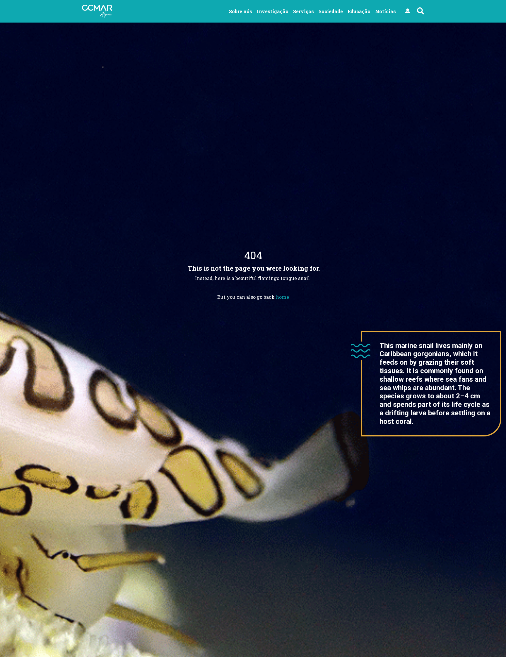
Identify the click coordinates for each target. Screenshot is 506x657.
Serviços (303, 11)
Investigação (272, 11)
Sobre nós (240, 11)
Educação (359, 11)
